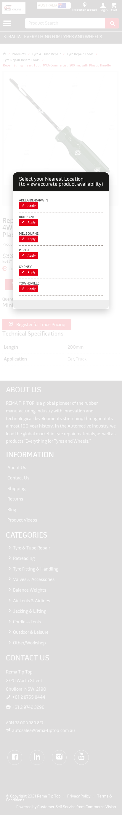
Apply (32, 206)
